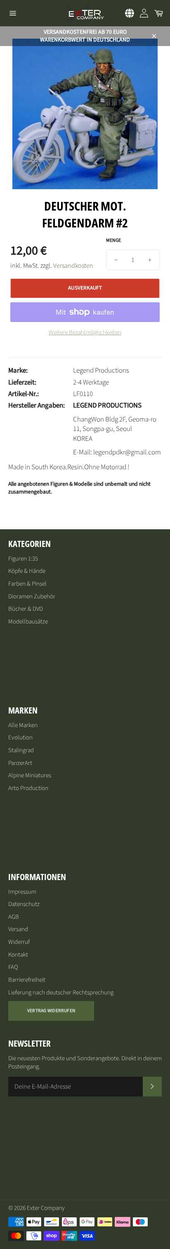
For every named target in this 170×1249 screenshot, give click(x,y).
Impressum (22, 892)
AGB (13, 917)
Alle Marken (23, 725)
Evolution (20, 737)
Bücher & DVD (25, 609)
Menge (113, 240)
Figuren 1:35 (23, 558)
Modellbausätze (28, 621)
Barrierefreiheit (26, 980)
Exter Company (46, 1208)
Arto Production (28, 788)
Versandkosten (73, 265)
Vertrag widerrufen (51, 1010)
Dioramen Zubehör (31, 596)
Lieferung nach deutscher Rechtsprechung (60, 992)
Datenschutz (24, 904)
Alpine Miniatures (29, 775)
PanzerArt (20, 763)
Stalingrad (21, 750)
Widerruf (19, 942)
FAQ (13, 967)
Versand (18, 929)
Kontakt (18, 954)
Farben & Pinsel (27, 583)
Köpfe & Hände (26, 571)
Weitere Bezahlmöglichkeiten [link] (85, 333)
